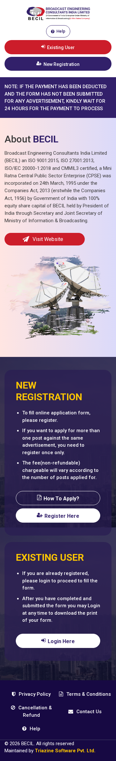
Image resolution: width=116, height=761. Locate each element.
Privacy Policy (34, 694)
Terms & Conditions (88, 694)
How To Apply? (61, 498)
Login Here (61, 641)
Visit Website (48, 239)
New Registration (62, 64)
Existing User (61, 47)
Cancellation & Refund (34, 711)
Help (60, 31)
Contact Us (88, 711)
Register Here (61, 516)
